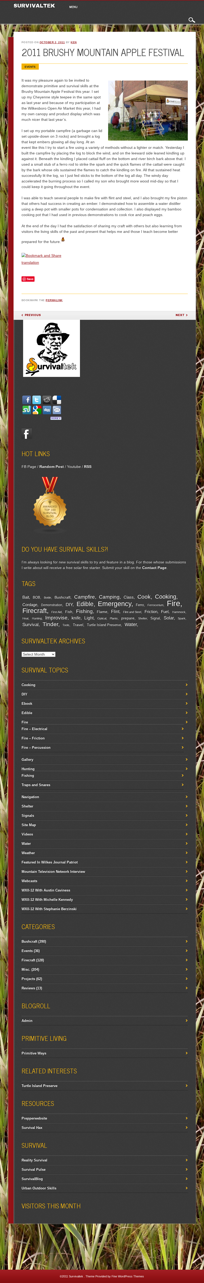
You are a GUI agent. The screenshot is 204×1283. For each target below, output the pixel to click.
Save (30, 279)
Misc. (26, 969)
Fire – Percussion (36, 748)
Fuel (164, 611)
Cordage (29, 604)
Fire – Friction (33, 738)
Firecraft (34, 610)
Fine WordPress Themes (128, 1276)
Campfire (84, 597)
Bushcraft (62, 597)
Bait (25, 597)
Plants (114, 618)
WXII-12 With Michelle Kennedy (47, 900)
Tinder (50, 624)
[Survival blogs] (50, 533)
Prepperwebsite (34, 1118)
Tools (65, 625)
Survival (30, 624)
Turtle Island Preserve (104, 625)
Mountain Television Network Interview (53, 872)
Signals (28, 816)
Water (131, 624)
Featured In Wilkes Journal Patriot (50, 862)
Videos (27, 834)
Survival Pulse (33, 1170)
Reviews (28, 988)
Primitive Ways (34, 1053)
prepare (127, 618)
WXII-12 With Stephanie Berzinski (49, 909)
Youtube (74, 466)
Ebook (27, 704)
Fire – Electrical (34, 729)
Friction (150, 611)
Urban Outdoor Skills (39, 1188)
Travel (78, 625)
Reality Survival (34, 1160)
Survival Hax (32, 1128)
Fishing (84, 611)
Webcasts (29, 881)
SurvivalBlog (32, 1179)
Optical (101, 618)
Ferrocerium (155, 605)
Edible (85, 603)
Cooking (165, 596)
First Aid (56, 611)
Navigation (30, 797)
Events (30, 66)
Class (129, 597)
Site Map (29, 825)
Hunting (37, 618)
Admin (27, 1021)
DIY (69, 604)
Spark (181, 618)
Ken (74, 42)
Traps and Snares (36, 785)
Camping (109, 597)
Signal (155, 618)
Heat (25, 618)
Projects (28, 979)
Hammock (178, 611)
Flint (115, 611)
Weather (28, 853)
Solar (169, 617)
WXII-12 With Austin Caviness (46, 890)
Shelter (142, 618)
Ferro (140, 605)
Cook (144, 596)
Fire (173, 603)
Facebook (27, 433)
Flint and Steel (132, 611)
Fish (68, 611)
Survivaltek (35, 6)
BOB (36, 597)
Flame (102, 612)
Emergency (114, 603)
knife (75, 618)
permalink (54, 300)
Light (89, 617)
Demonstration (51, 605)
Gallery (27, 760)
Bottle (47, 597)
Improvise (56, 617)
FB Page (29, 466)
